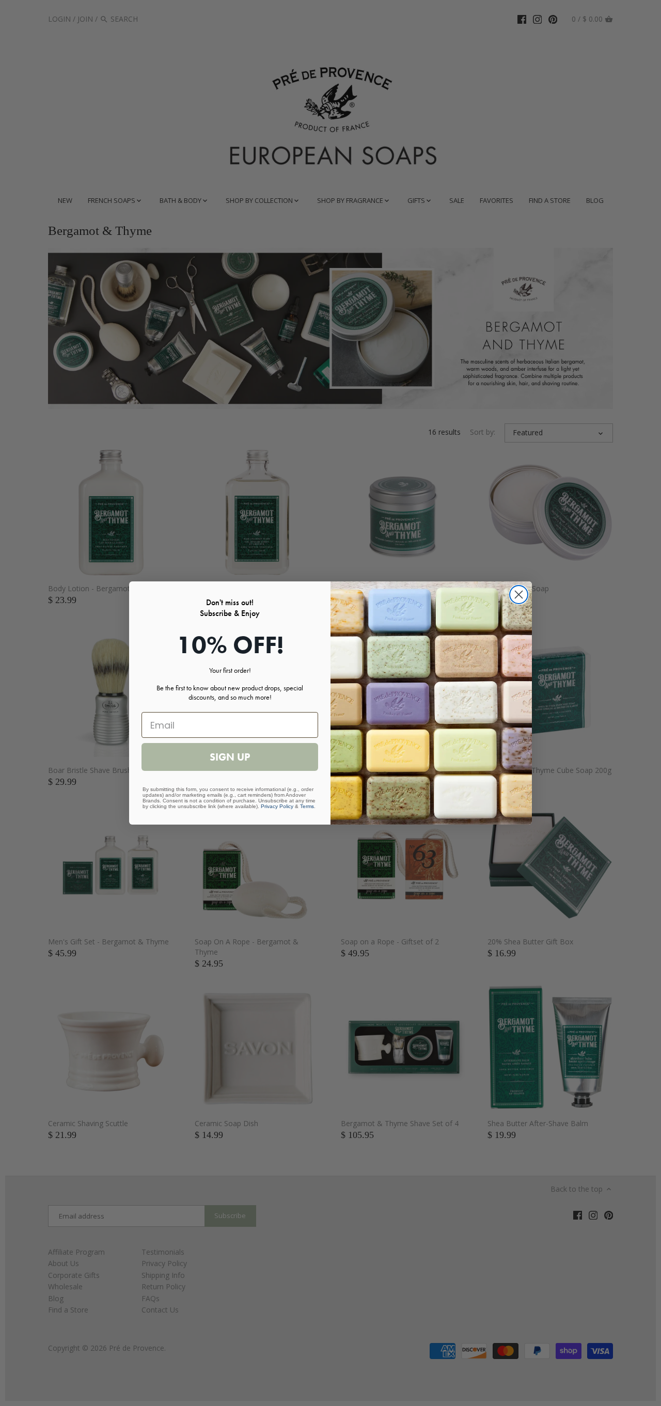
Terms (307, 806)
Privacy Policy (277, 806)
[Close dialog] (519, 595)
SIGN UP (230, 757)
